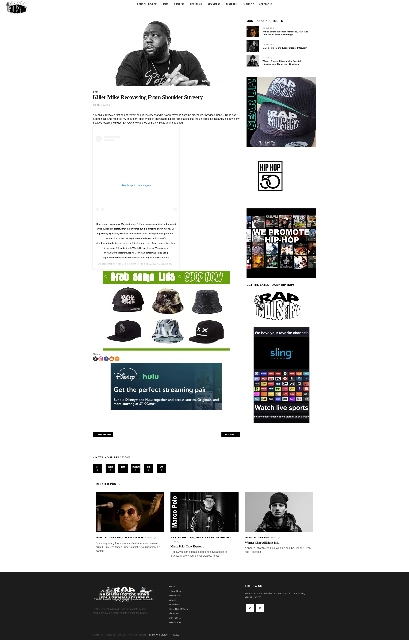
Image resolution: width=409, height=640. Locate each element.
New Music (175, 595)
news (95, 92)
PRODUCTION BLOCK (205, 537)
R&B (135, 537)
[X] (95, 358)
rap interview (222, 537)
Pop (130, 537)
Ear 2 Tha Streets (178, 609)
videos (141, 537)
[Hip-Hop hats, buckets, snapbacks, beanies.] (166, 311)
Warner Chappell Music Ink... (262, 542)
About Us (174, 613)
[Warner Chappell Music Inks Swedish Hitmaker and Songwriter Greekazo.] (253, 60)
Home (172, 586)
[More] (117, 358)
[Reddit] (111, 358)
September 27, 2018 (101, 105)
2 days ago (268, 28)
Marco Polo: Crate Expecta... (187, 546)
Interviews (174, 604)
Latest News (175, 591)
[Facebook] (106, 358)
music (118, 537)
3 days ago (268, 57)
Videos (172, 600)
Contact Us (175, 618)
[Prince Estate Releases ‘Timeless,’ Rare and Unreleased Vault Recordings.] (253, 31)
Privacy (175, 634)
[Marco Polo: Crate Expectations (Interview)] (253, 46)
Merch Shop (175, 622)
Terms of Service (158, 634)
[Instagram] (100, 358)
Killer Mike (121, 263)
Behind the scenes (105, 537)
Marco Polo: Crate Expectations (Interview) (284, 48)
